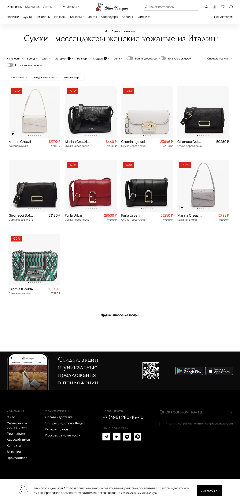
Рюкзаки (60, 17)
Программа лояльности (62, 435)
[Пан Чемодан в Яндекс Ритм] (137, 437)
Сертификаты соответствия (17, 425)
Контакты (14, 445)
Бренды (127, 17)
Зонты (92, 17)
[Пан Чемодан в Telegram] (106, 437)
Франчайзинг (16, 433)
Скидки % (143, 17)
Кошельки (77, 17)
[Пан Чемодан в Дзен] (127, 437)
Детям (47, 7)
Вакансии (14, 452)
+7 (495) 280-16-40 (122, 417)
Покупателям (223, 17)
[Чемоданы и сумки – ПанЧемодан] (112, 6)
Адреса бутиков (18, 439)
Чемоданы (42, 17)
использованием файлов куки (139, 493)
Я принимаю (199, 423)
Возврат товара (56, 429)
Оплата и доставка (58, 417)
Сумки (27, 17)
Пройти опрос (17, 458)
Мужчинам (32, 7)
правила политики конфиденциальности (207, 423)
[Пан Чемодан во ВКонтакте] (116, 437)
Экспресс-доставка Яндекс (65, 423)
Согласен (209, 490)
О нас (11, 417)
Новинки (13, 17)
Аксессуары (109, 17)
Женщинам (14, 7)
